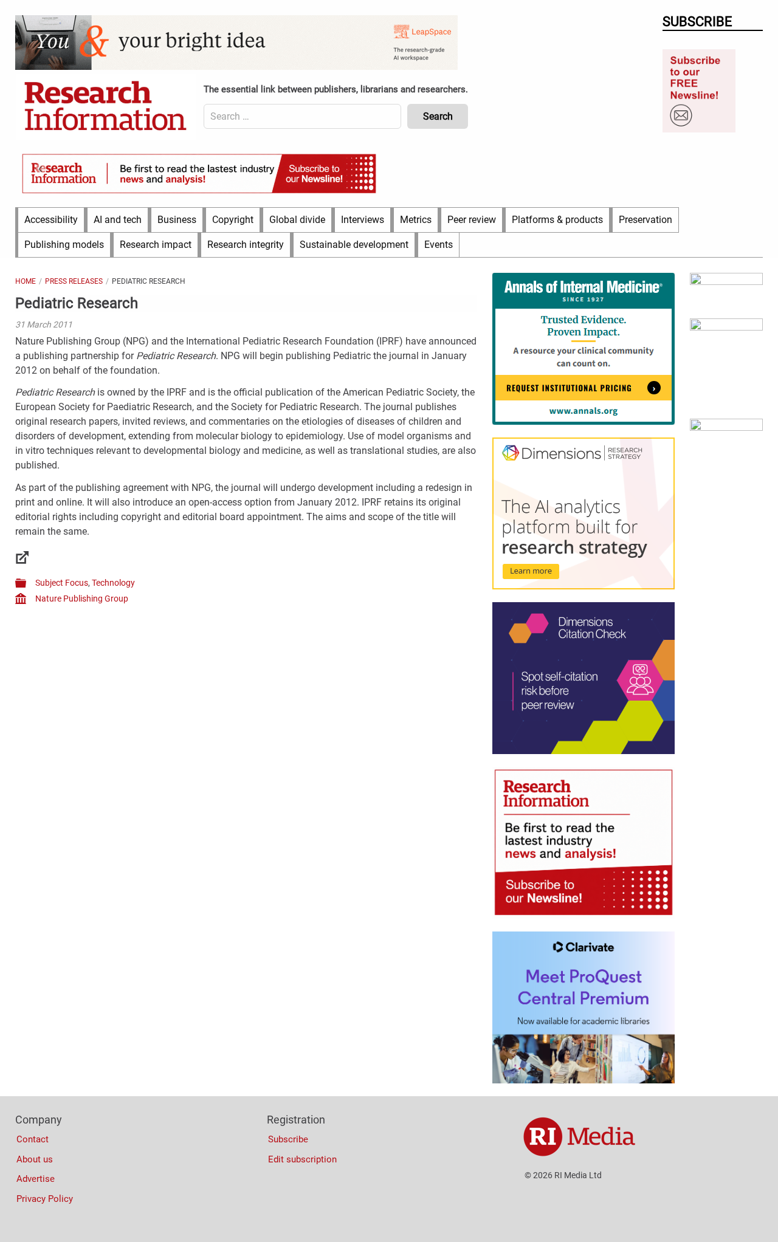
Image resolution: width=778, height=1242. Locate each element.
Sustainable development (354, 244)
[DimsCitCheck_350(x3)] (583, 751)
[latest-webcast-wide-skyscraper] (726, 428)
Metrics (416, 219)
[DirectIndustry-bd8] (726, 282)
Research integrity (245, 244)
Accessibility (51, 219)
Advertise (35, 1178)
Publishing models (64, 244)
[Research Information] (106, 107)
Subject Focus (61, 583)
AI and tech (118, 219)
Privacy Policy (44, 1198)
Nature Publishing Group (81, 598)
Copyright (232, 219)
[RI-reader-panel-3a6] (726, 327)
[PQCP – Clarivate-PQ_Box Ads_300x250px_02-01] (583, 1080)
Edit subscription (302, 1159)
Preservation (645, 219)
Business (176, 219)
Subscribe (288, 1139)
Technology (113, 583)
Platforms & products (557, 219)
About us (34, 1159)
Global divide (297, 219)
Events (438, 244)
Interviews (362, 219)
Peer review (471, 219)
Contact (32, 1139)
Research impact (155, 244)
